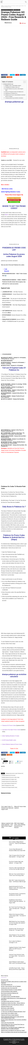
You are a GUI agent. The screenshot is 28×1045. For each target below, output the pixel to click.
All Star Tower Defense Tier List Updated (11, 986)
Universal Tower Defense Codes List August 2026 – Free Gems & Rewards (17, 956)
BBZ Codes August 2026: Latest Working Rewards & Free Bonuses (19, 825)
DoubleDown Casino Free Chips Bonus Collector (12, 1004)
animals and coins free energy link (9, 988)
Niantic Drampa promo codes (8, 785)
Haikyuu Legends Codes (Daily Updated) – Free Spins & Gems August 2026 (7, 825)
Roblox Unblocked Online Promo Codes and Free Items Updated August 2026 (12, 1017)
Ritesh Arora (8, 22)
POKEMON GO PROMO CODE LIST (12, 87)
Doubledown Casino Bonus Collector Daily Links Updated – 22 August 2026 (17, 901)
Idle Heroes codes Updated (7, 1008)
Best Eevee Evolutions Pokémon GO (9, 993)
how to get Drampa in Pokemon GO (9, 783)
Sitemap (14, 1043)
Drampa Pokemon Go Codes (7, 9)
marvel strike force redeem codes (9, 1013)
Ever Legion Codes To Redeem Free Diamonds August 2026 (7, 808)
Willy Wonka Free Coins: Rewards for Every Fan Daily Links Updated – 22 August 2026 (17, 923)
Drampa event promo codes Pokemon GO (14, 773)
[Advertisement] (14, 42)
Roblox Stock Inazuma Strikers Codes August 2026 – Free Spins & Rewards (17, 916)
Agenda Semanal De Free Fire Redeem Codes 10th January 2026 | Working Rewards (17, 888)
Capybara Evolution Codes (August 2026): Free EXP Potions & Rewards (17, 949)
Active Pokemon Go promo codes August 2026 (14, 89)
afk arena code (4, 979)
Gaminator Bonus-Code (6, 1006)
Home (2, 5)
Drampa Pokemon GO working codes (9, 781)
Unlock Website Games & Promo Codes (12, 744)
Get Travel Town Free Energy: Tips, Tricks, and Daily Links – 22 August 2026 (17, 908)
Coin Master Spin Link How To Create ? (10, 1001)
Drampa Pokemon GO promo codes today (10, 777)
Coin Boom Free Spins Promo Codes (11, 729)
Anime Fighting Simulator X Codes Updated (11, 989)
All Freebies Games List (6, 984)
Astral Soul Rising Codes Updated (9, 991)
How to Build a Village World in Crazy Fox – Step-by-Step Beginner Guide (17, 843)
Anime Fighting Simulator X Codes (10, 736)
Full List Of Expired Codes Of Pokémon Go (14, 91)
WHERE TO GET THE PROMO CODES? (13, 85)
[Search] (25, 2)
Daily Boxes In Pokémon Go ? (11, 93)
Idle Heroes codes (7, 189)
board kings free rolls (6, 995)
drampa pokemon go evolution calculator (14, 97)
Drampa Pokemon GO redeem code (9, 779)
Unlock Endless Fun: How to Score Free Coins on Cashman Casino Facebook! (12, 1025)
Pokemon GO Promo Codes (9, 725)
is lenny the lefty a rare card (7, 1009)
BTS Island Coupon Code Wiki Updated (10, 996)
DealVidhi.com (16, 1042)
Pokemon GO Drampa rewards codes (9, 787)
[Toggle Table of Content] (23, 82)
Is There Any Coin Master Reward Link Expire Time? (13, 1011)
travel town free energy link (7, 1022)
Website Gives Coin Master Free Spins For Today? (13, 1030)
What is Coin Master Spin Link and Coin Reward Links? (14, 1032)
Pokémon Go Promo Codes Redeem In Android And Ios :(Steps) (15, 95)
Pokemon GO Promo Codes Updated (9, 1015)
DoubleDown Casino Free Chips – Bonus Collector (13, 1003)
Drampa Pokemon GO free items (8, 775)
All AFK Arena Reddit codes (9, 740)
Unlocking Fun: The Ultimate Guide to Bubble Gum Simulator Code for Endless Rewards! (13, 1028)
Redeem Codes (17, 9)
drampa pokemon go (8, 84)
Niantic (6, 214)
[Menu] (1, 2)
